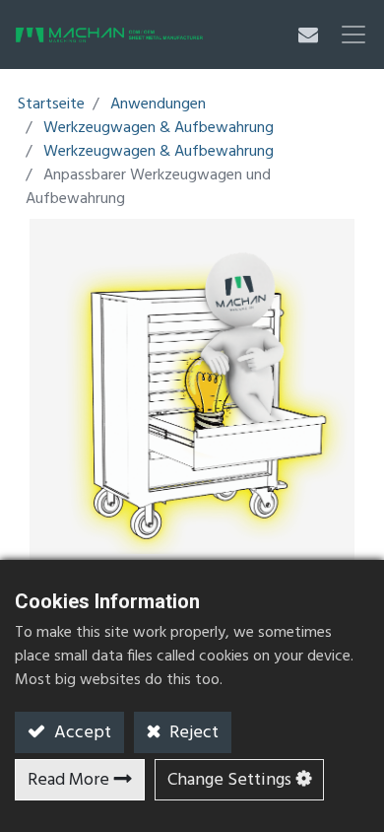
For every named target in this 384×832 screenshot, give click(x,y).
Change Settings (229, 780)
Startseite (51, 104)
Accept (80, 733)
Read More (68, 780)
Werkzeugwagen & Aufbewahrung (158, 128)
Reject (192, 733)
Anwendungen (158, 104)
